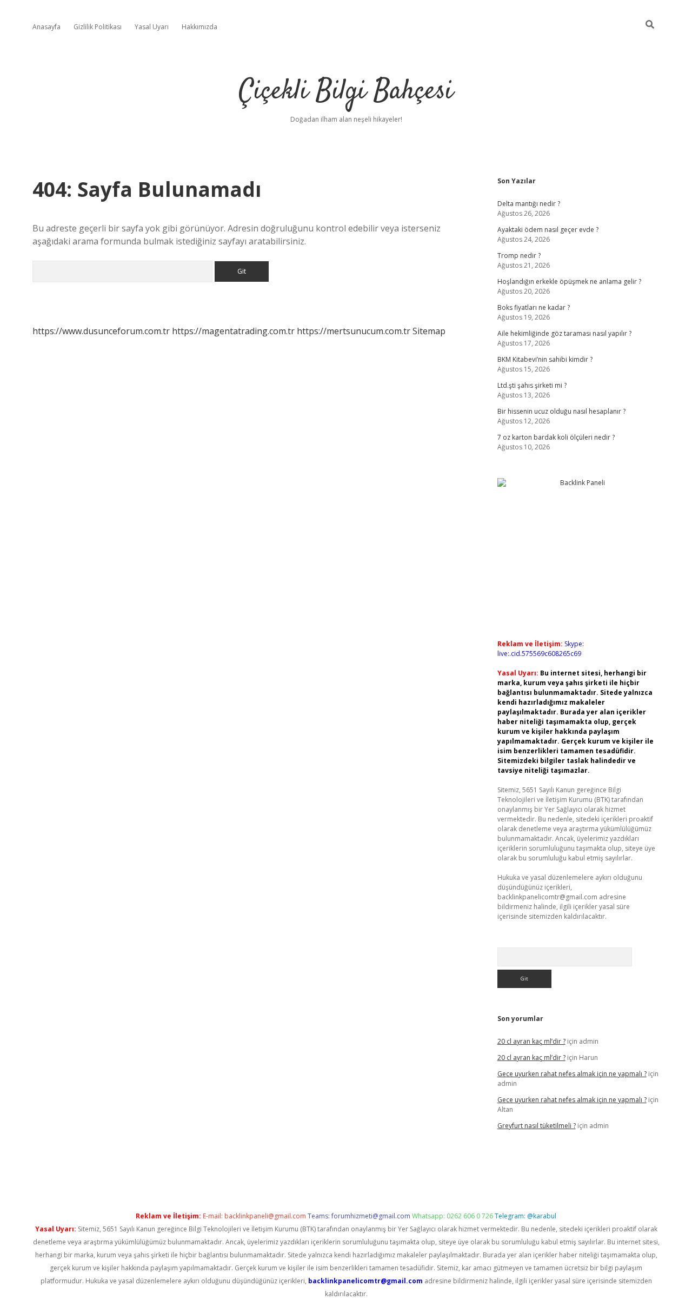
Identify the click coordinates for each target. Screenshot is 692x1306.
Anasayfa (46, 26)
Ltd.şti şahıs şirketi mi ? (532, 385)
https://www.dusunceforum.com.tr (101, 331)
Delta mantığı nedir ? (528, 203)
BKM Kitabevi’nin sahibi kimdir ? (545, 359)
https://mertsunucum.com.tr (353, 331)
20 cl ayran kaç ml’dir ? (531, 1041)
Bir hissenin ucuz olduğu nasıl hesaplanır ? (561, 411)
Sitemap (428, 331)
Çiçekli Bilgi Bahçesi (346, 91)
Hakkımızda (199, 26)
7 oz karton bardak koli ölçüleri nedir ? (556, 437)
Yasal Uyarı (152, 26)
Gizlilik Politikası (98, 26)
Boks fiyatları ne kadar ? (533, 307)
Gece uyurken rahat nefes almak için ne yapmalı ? (572, 1073)
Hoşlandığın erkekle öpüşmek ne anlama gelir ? (569, 281)
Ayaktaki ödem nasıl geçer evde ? (547, 229)
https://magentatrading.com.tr (233, 331)
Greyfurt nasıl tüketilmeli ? (536, 1125)
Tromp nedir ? (519, 255)
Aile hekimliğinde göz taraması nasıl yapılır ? (564, 333)
